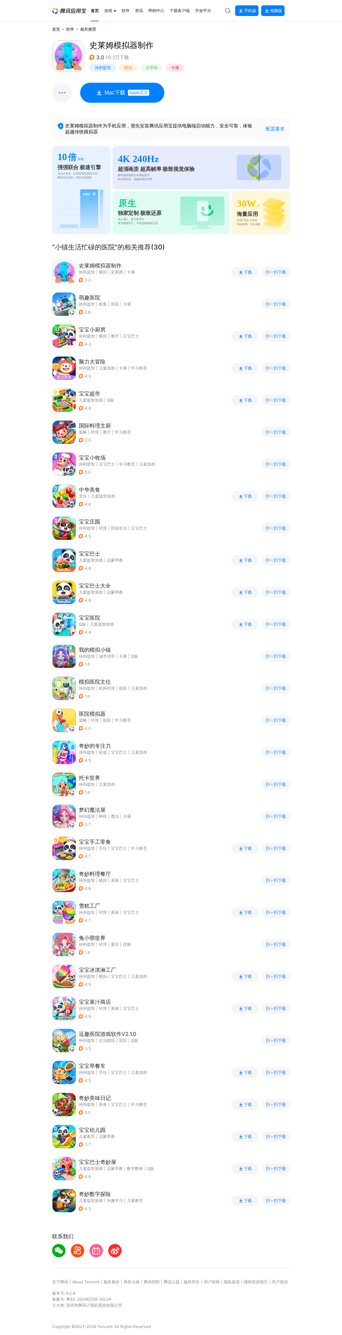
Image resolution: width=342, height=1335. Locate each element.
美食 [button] (115, 880)
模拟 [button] (128, 67)
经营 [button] (95, 432)
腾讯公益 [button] (172, 1281)
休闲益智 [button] (103, 67)
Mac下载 (126, 92)
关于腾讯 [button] (60, 1281)
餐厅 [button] (115, 336)
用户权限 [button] (212, 1281)
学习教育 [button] (139, 368)
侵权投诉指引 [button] (256, 1281)
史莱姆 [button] (152, 67)
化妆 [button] (103, 752)
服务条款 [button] (112, 1281)
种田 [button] (103, 816)
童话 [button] (115, 944)
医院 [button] (115, 303)
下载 (248, 272)
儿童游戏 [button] (107, 368)
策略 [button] (83, 432)
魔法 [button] (115, 816)
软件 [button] (70, 29)
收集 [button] (103, 303)
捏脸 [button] (127, 944)
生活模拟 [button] (107, 1040)
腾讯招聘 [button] (152, 1281)
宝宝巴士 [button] (131, 336)
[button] (69, 11)
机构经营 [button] (107, 688)
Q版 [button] (134, 656)
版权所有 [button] (192, 1281)
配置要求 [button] (275, 128)
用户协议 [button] (280, 1281)
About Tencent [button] (86, 1281)
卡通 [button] (175, 67)
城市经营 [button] (107, 656)
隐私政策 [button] (232, 1281)
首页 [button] (56, 29)
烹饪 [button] (103, 848)
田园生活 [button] (119, 528)
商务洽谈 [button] (132, 1281)
